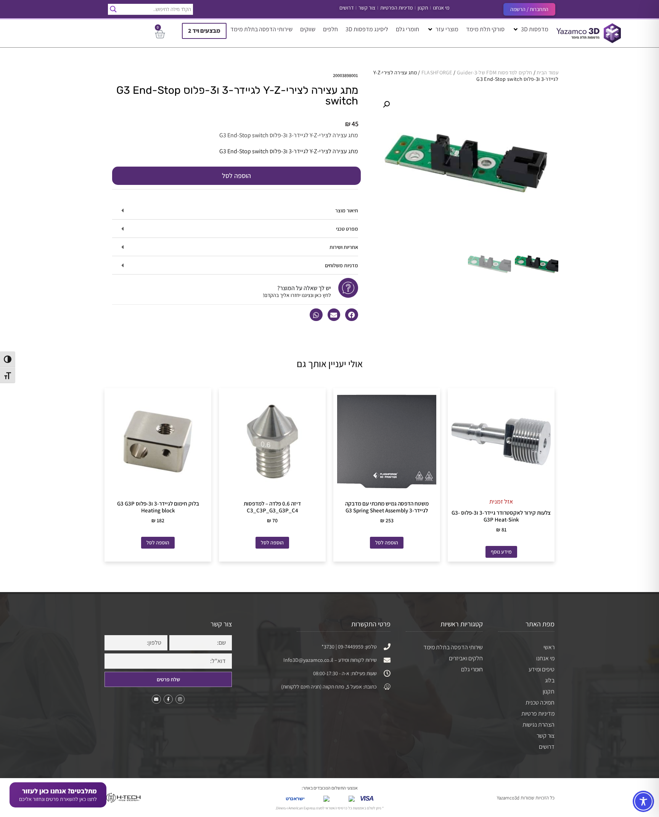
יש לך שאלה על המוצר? (304, 288)
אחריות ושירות (344, 247)
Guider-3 (467, 72)
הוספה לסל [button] (386, 542)
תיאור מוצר (346, 210)
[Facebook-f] (168, 699)
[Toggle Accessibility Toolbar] (643, 801)
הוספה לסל (236, 175)
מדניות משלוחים (341, 265)
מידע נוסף (501, 551)
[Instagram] (180, 699)
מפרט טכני (347, 228)
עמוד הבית (547, 72)
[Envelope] (156, 699)
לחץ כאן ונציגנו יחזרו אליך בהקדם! (297, 295)
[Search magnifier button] (113, 9)
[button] (530, 29)
